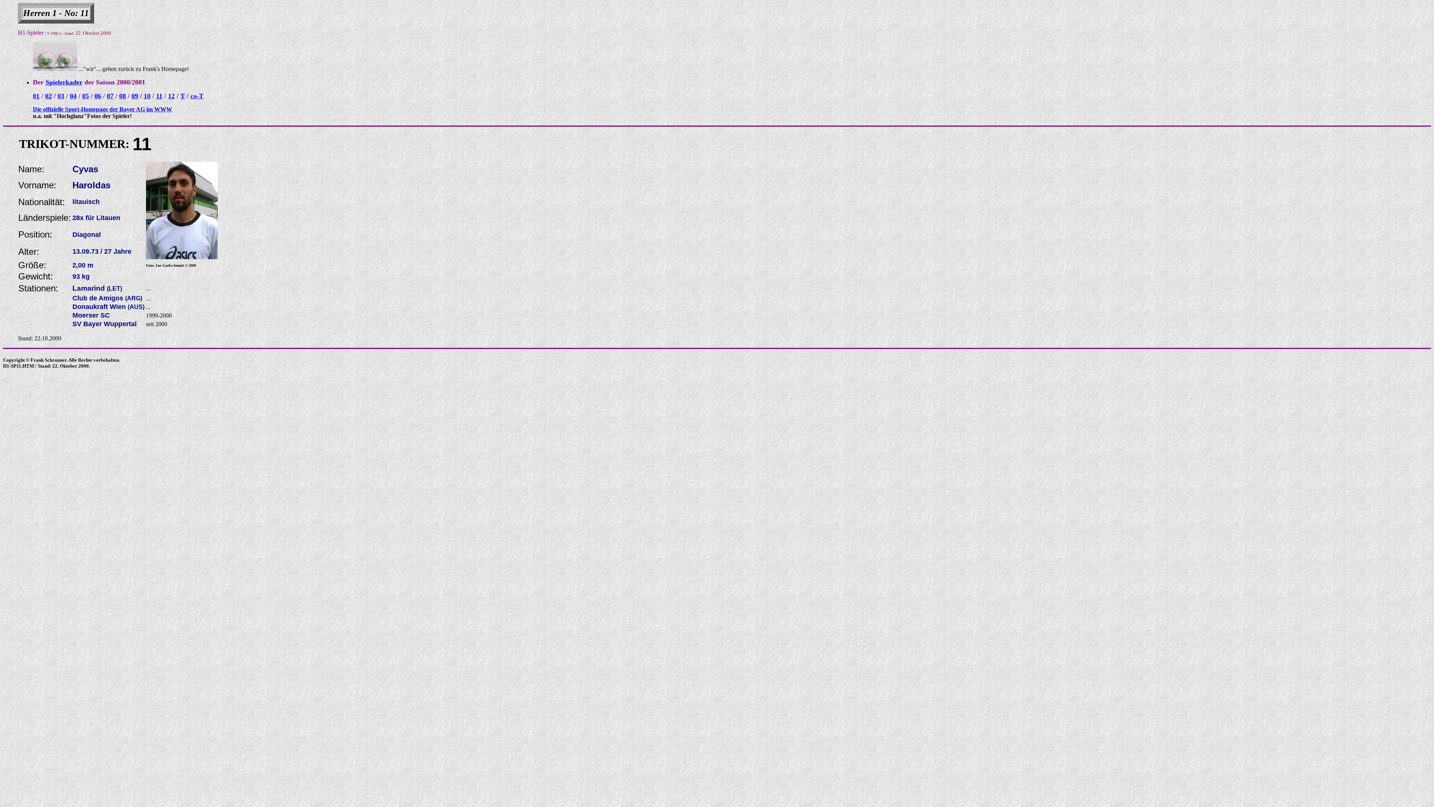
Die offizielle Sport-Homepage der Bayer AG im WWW (102, 109)
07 (110, 96)
